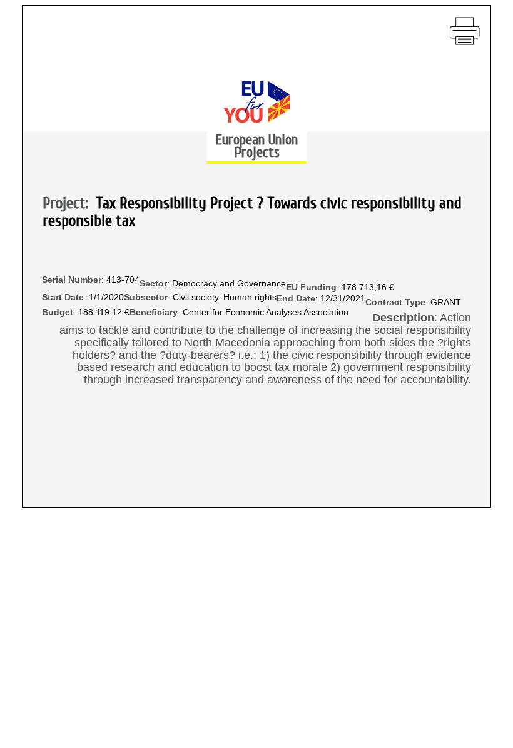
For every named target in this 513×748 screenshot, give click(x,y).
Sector (153, 283)
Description (403, 318)
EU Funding (311, 287)
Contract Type (395, 302)
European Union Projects (256, 146)
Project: (69, 204)
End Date (296, 298)
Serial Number (71, 280)
